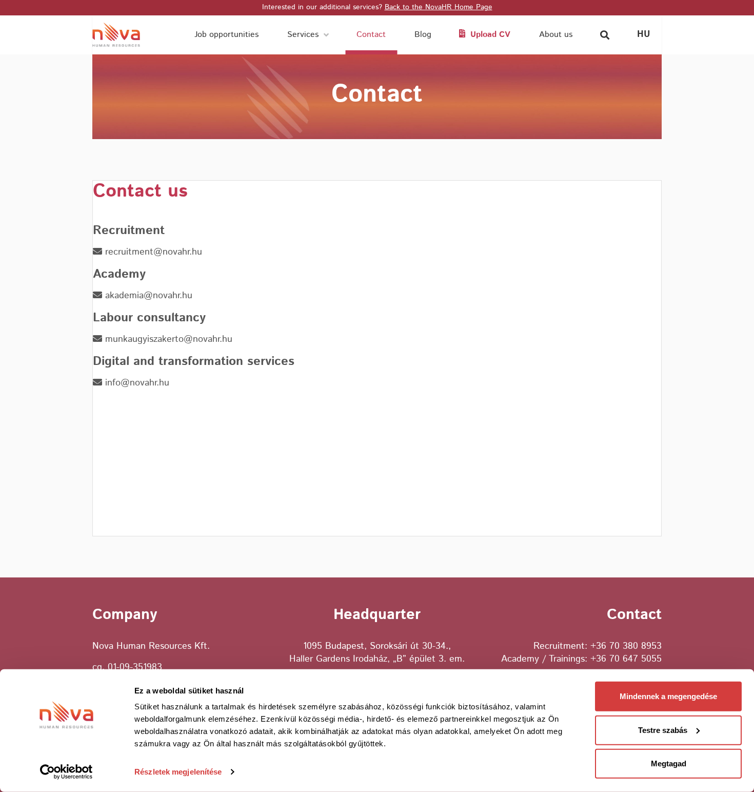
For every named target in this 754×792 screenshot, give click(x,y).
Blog (422, 35)
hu (643, 34)
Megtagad (668, 763)
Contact (371, 35)
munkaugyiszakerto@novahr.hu (167, 339)
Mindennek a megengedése (668, 696)
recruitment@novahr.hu (152, 252)
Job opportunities (226, 35)
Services (303, 35)
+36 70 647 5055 (626, 659)
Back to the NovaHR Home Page (438, 7)
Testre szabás (662, 729)
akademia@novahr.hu (147, 295)
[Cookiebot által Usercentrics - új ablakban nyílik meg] (66, 772)
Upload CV (490, 35)
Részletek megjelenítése (178, 771)
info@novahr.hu (135, 383)
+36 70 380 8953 (626, 646)
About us (555, 35)
